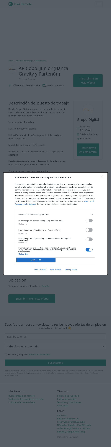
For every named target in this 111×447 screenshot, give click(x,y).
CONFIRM (36, 260)
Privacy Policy (71, 269)
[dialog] (55, 223)
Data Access (55, 269)
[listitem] (55, 214)
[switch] (89, 220)
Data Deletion (40, 269)
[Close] (102, 177)
